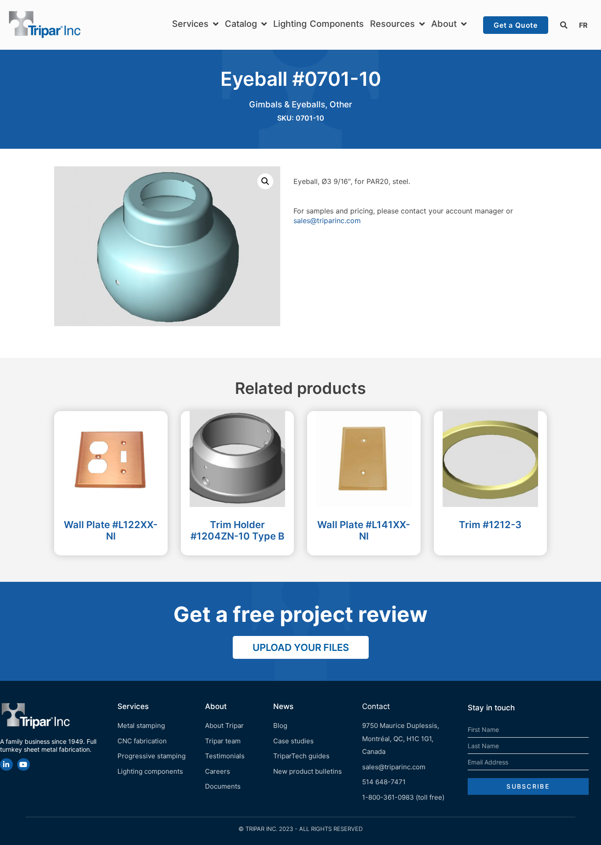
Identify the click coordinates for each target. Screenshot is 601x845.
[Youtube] (23, 764)
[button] (563, 25)
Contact (376, 706)
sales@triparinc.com (327, 220)
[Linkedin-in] (6, 764)
